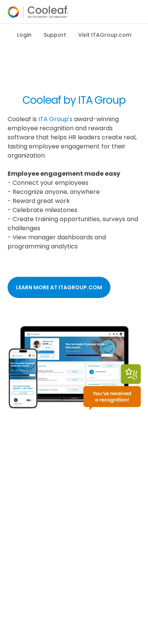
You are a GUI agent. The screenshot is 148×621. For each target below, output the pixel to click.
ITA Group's (55, 119)
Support (55, 35)
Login (24, 35)
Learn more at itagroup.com (59, 287)
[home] (38, 12)
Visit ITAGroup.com (104, 35)
